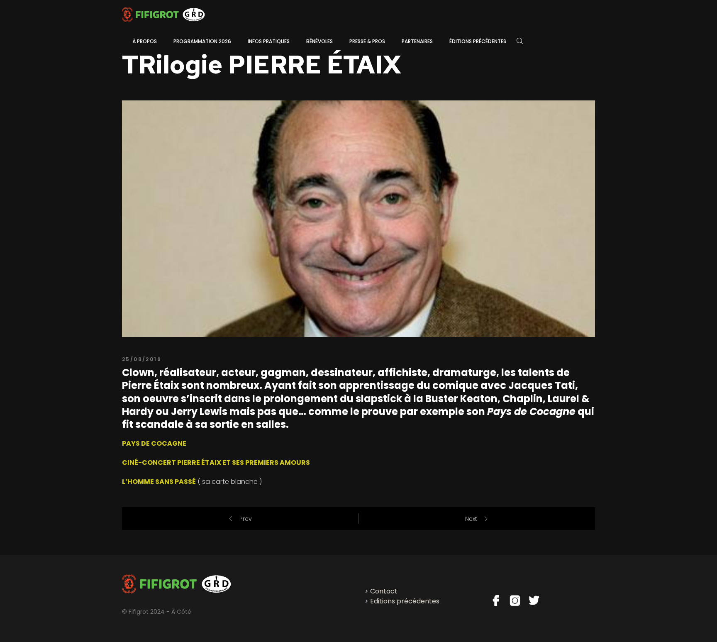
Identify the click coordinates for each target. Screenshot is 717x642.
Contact (384, 591)
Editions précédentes (404, 601)
